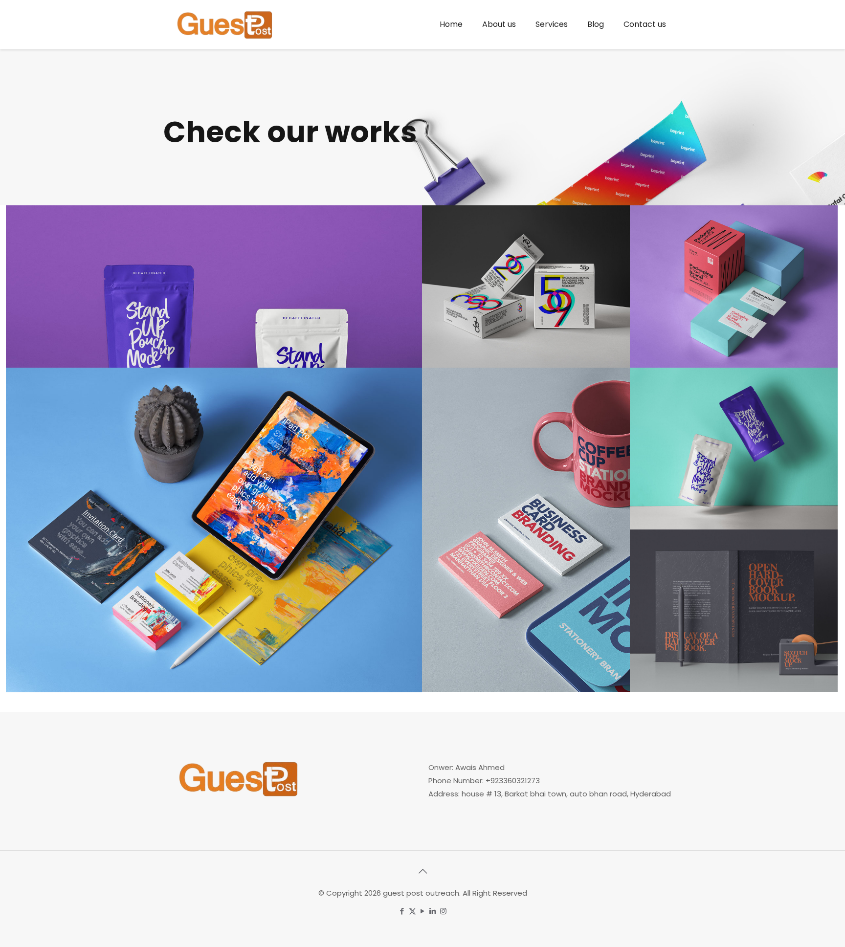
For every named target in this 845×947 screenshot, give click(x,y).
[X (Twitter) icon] (412, 911)
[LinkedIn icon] (433, 911)
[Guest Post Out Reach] (224, 24)
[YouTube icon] (422, 911)
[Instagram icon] (443, 911)
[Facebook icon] (402, 911)
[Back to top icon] (422, 871)
